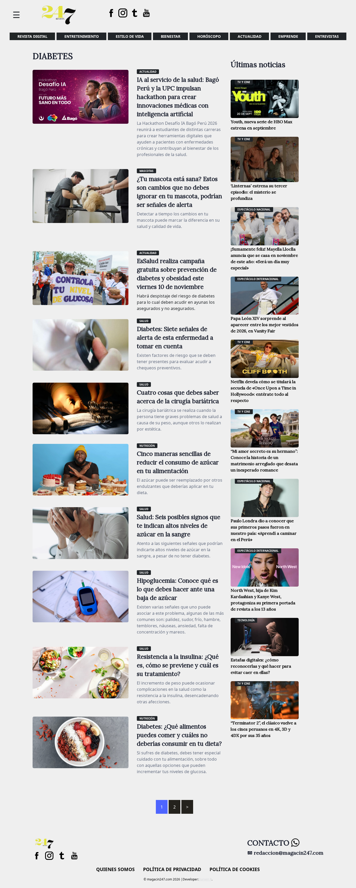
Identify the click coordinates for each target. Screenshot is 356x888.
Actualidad (249, 36)
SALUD (143, 321)
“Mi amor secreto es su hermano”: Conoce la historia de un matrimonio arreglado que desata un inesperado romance (264, 461)
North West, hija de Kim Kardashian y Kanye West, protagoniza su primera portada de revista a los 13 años (263, 600)
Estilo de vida (130, 36)
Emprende (288, 36)
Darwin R (205, 879)
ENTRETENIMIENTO (81, 36)
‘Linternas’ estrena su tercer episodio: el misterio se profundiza (259, 192)
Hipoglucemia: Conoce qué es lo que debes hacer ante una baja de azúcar (177, 589)
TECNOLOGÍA (246, 620)
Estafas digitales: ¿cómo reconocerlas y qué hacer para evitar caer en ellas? (261, 666)
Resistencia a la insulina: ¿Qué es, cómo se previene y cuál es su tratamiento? (178, 665)
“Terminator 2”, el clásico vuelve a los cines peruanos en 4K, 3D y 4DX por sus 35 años (263, 729)
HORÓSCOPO (209, 36)
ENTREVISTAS (327, 36)
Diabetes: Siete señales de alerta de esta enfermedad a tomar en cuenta (175, 337)
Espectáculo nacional (254, 209)
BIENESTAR (170, 36)
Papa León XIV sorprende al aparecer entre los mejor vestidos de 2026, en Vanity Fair (264, 324)
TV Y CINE (243, 82)
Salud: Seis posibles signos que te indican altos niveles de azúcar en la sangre (178, 525)
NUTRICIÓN (147, 446)
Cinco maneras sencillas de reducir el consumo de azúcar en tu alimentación (178, 462)
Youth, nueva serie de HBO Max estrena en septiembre (261, 125)
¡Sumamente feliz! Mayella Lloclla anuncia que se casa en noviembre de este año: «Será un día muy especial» (264, 258)
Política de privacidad (172, 869)
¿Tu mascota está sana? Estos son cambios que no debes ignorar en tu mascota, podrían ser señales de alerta (179, 191)
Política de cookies (235, 869)
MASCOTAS (146, 171)
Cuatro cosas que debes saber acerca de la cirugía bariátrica (178, 397)
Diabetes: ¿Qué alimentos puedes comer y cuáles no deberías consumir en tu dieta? (179, 735)
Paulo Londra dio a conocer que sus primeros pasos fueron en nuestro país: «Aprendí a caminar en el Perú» (264, 530)
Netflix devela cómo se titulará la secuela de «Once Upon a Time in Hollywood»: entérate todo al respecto (263, 391)
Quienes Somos (115, 869)
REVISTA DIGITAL (32, 36)
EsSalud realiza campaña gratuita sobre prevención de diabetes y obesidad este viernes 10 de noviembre (177, 273)
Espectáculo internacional (258, 279)
